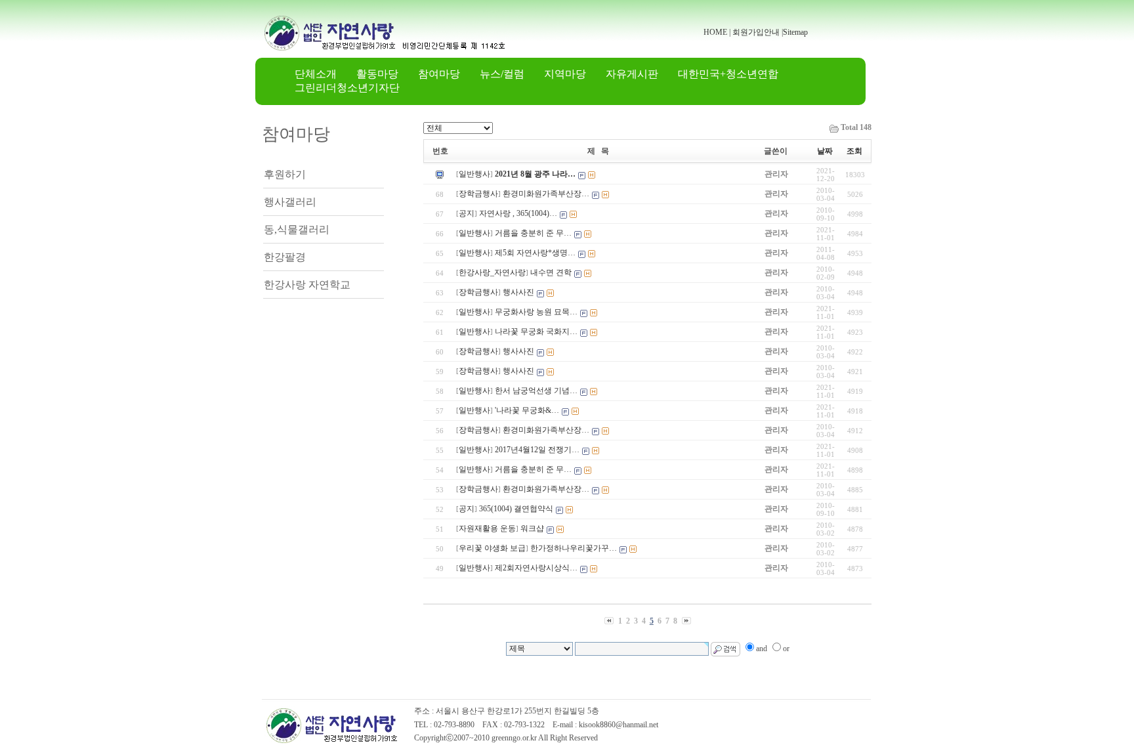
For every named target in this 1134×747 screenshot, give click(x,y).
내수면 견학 (551, 272)
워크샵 (532, 528)
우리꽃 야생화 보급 (492, 548)
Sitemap (795, 32)
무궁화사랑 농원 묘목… (536, 311)
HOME (715, 32)
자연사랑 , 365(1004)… (518, 213)
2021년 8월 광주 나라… (535, 174)
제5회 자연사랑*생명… (535, 252)
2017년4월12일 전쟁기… (537, 449)
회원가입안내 (756, 32)
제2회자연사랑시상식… (536, 567)
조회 (854, 151)
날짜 (825, 151)
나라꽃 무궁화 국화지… (536, 331)
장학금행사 (478, 193)
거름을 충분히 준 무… (533, 233)
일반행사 (474, 174)
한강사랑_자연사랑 (492, 272)
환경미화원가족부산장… (546, 193)
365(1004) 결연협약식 (516, 508)
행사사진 (518, 292)
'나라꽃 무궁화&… (527, 410)
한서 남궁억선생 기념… (536, 390)
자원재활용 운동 (487, 528)
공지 (466, 213)
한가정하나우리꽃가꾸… (573, 548)
